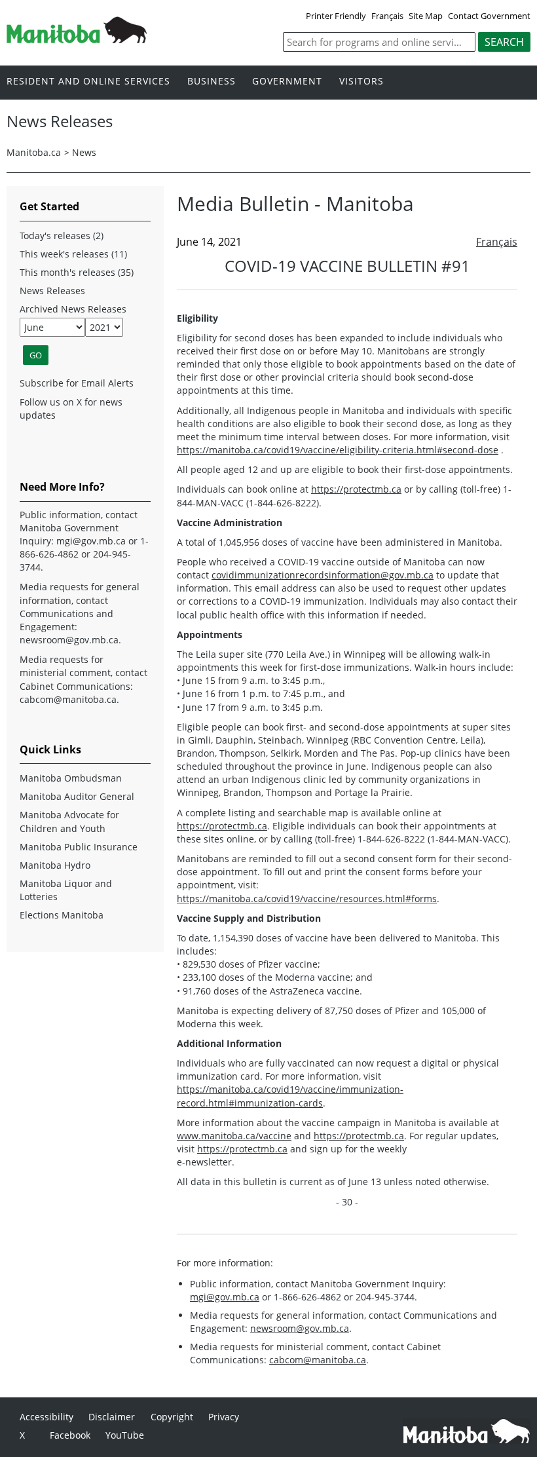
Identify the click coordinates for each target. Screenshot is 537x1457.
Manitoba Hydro (55, 865)
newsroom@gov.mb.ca (299, 1328)
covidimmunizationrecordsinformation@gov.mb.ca (323, 575)
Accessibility (46, 1416)
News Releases (52, 290)
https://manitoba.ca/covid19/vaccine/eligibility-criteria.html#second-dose (337, 450)
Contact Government (489, 16)
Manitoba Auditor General (77, 796)
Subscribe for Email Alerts (77, 383)
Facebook (70, 1435)
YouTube (124, 1435)
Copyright (172, 1416)
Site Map (426, 16)
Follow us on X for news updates (71, 408)
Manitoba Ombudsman (71, 778)
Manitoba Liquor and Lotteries (66, 890)
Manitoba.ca (34, 152)
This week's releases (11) (73, 254)
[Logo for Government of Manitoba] (77, 39)
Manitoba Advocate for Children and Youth (69, 821)
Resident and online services (88, 81)
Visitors (361, 81)
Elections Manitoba (61, 915)
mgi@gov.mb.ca (224, 1297)
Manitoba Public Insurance (79, 847)
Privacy (223, 1416)
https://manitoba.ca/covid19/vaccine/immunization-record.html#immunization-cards (290, 1095)
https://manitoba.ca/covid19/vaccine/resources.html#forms (307, 898)
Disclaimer (111, 1416)
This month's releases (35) (77, 272)
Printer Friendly (336, 16)
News (84, 152)
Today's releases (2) (61, 235)
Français (387, 16)
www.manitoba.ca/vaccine (234, 1135)
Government (287, 81)
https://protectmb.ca (356, 489)
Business (211, 81)
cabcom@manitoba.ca (317, 1359)
